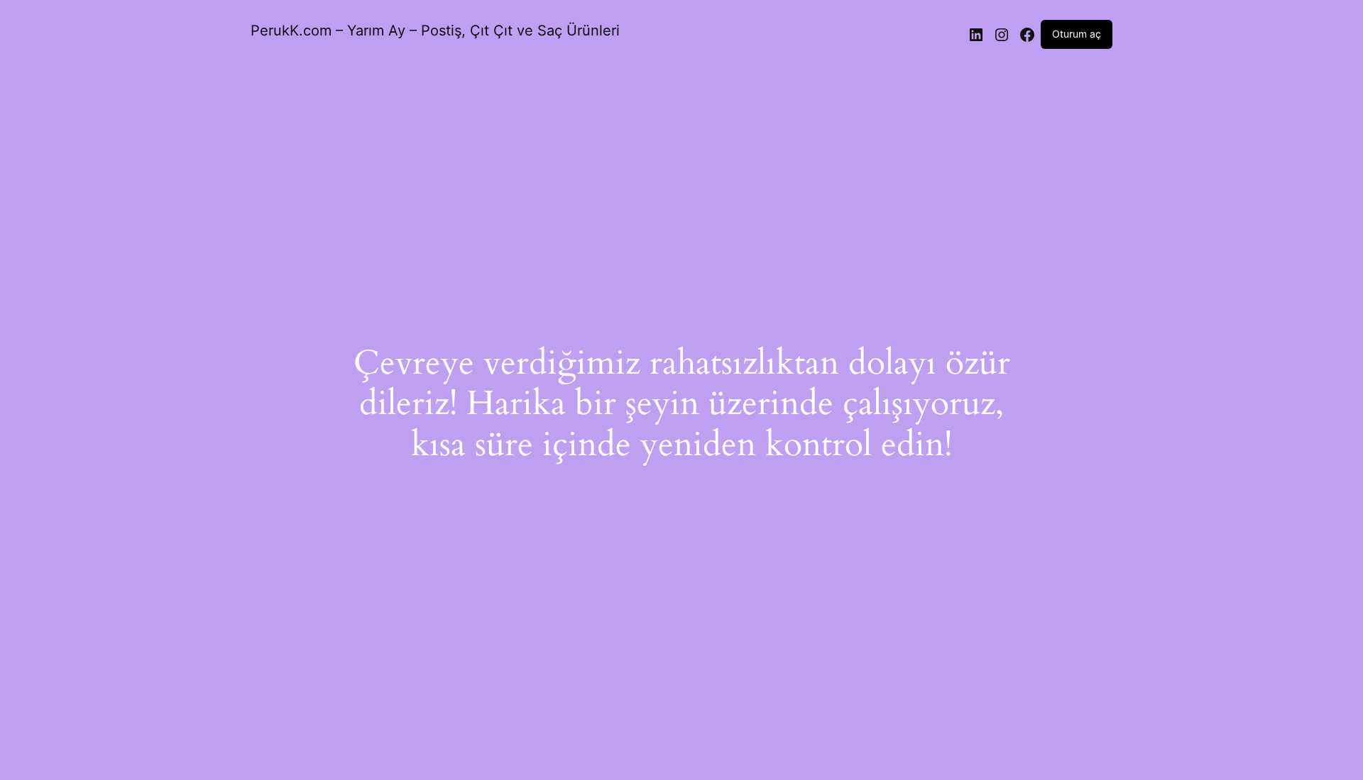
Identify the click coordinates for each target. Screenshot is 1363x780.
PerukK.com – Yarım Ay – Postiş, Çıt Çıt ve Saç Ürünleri (435, 30)
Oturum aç (1076, 34)
